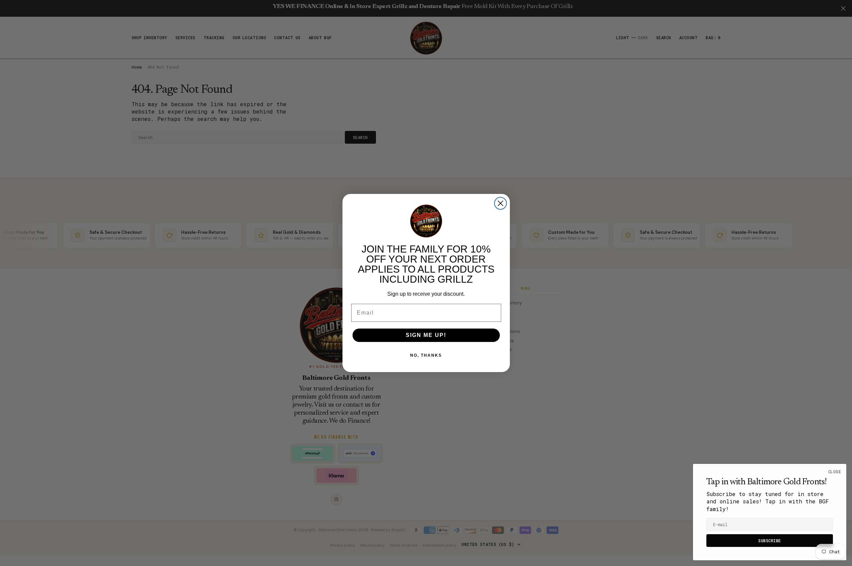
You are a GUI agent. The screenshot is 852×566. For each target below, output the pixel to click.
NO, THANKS (426, 355)
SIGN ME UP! (426, 335)
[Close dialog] (500, 203)
